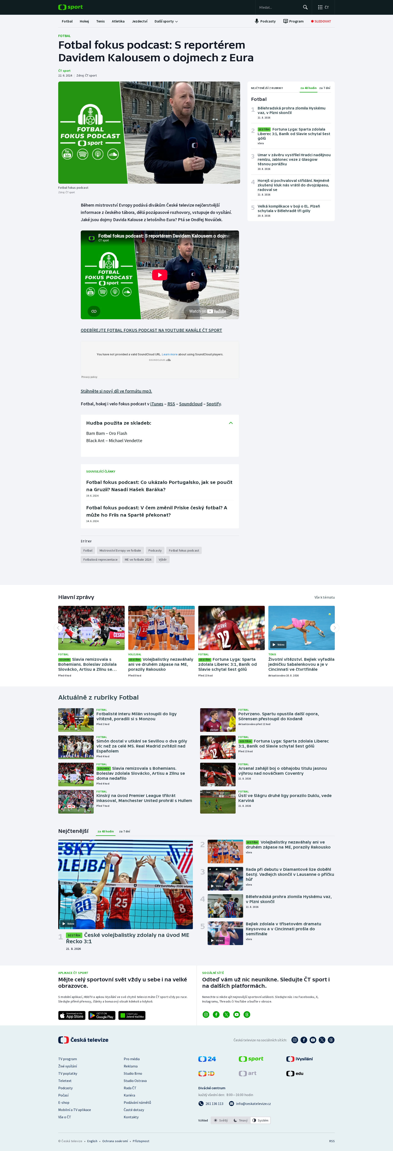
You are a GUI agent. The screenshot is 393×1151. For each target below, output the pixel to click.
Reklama (131, 1066)
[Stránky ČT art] (247, 1075)
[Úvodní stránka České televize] (83, 1040)
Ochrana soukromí (115, 1141)
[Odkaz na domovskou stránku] (77, 7)
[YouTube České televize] (313, 1040)
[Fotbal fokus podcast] (149, 133)
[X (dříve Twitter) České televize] (322, 1040)
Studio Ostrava (135, 1080)
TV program (67, 1059)
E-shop (63, 1102)
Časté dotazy (134, 1109)
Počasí (63, 1095)
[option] (221, 1120)
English (92, 1141)
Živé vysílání (67, 1066)
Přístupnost (141, 1141)
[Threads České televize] (331, 1040)
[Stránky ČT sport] (251, 1060)
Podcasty (65, 1088)
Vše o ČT (64, 1117)
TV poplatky (67, 1073)
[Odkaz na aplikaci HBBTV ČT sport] (132, 1015)
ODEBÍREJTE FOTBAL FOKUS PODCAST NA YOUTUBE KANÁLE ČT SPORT (151, 330)
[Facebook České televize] (303, 1040)
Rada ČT (130, 1088)
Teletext (65, 1080)
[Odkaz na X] (226, 1014)
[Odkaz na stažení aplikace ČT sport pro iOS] (72, 1015)
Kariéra (129, 1095)
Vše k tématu (325, 597)
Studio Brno (133, 1073)
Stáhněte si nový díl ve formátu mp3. (116, 391)
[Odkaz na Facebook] (216, 1014)
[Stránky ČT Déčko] (206, 1075)
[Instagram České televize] (294, 1040)
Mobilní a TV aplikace (74, 1109)
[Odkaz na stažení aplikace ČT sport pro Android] (102, 1015)
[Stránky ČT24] (207, 1060)
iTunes (156, 403)
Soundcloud (190, 403)
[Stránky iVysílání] (299, 1060)
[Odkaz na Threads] (247, 1014)
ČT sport (64, 71)
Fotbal (64, 35)
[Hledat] (305, 7)
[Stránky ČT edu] (294, 1075)
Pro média (132, 1059)
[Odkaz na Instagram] (206, 1014)
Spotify (214, 403)
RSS (171, 403)
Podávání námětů (137, 1102)
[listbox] (241, 1120)
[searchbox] (279, 7)
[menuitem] (67, 21)
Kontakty (131, 1117)
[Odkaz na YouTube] (236, 1014)
